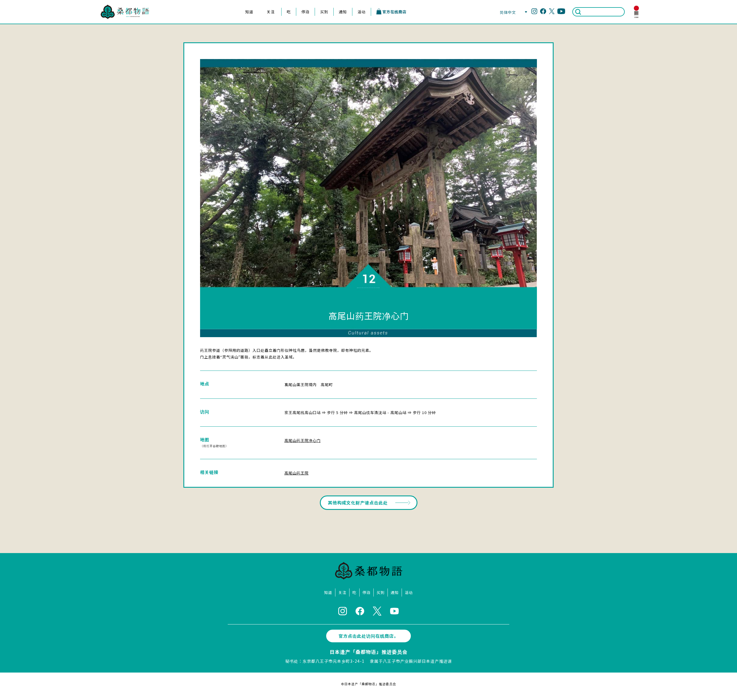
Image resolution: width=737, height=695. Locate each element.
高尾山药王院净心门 (302, 440)
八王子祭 (270, 25)
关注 (271, 11)
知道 (249, 11)
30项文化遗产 (249, 34)
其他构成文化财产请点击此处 (358, 503)
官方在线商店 (394, 11)
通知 (343, 11)
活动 (362, 11)
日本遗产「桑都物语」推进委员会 (368, 651)
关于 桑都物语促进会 (248, 53)
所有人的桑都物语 (249, 44)
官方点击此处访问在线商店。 (368, 636)
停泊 (305, 11)
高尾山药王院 (296, 473)
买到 (324, 11)
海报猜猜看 (249, 63)
